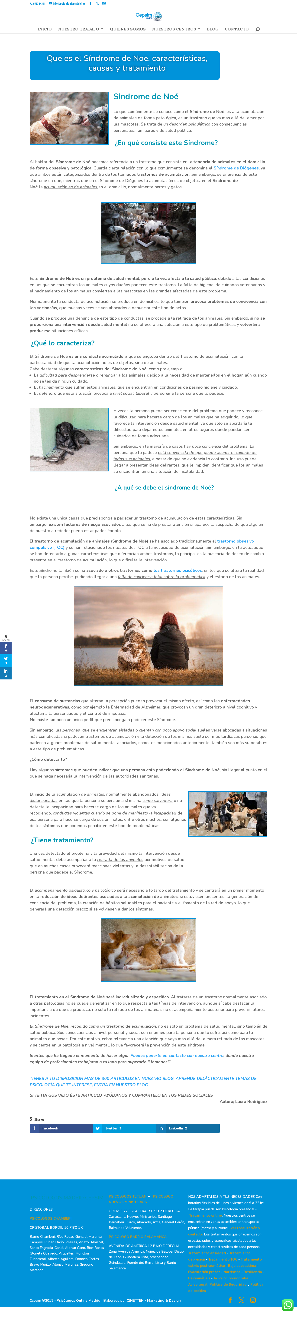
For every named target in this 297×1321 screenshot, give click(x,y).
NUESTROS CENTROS (174, 30)
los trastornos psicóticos (178, 570)
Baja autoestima (242, 1265)
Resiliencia (253, 1272)
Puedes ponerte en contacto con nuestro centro (176, 1055)
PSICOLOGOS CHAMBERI (50, 1218)
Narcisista (231, 1272)
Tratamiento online (205, 1215)
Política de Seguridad (228, 1284)
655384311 (39, 3)
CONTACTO (237, 30)
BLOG (213, 30)
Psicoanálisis (199, 1278)
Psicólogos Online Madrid (78, 1300)
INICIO (45, 30)
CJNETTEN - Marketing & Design (154, 1300)
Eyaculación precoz (204, 1272)
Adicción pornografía (230, 1278)
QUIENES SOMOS (128, 30)
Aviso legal (198, 1284)
